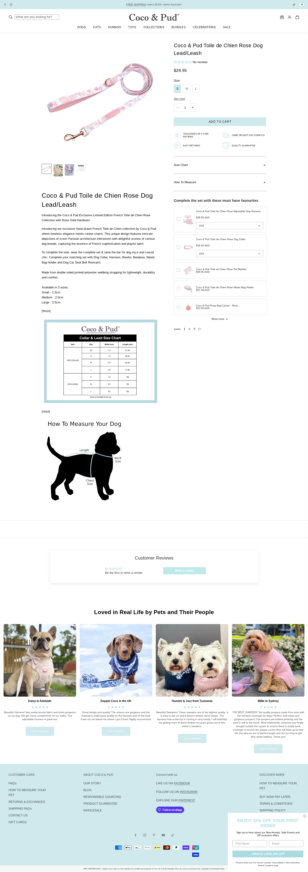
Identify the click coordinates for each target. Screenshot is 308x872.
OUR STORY (92, 783)
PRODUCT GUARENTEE (100, 803)
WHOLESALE (92, 810)
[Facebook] (5, 4)
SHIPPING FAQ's (20, 808)
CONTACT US (18, 815)
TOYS (132, 27)
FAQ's (13, 783)
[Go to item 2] (58, 170)
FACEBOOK (182, 783)
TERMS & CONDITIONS (276, 803)
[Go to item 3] (70, 170)
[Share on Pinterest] (194, 329)
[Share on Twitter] (189, 329)
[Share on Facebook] (184, 329)
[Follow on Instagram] (145, 835)
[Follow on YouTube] (163, 835)
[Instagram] (11, 4)
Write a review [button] (184, 570)
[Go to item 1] (47, 169)
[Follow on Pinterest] (154, 835)
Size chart (179, 98)
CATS (97, 27)
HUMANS (114, 27)
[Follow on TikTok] (172, 835)
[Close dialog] (305, 816)
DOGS (81, 27)
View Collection (39, 731)
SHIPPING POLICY (273, 810)
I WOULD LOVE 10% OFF (268, 853)
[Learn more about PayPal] (302, 4)
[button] (183, 62)
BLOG (87, 790)
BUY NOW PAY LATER (275, 797)
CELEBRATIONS (204, 27)
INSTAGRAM (188, 792)
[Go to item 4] (81, 167)
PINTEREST (186, 800)
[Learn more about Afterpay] (294, 4)
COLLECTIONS (153, 27)
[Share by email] (199, 329)
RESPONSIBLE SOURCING (102, 797)
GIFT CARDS (18, 822)
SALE (227, 27)
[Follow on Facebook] (135, 835)
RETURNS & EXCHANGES (27, 802)
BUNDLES (178, 27)
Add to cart (220, 121)
